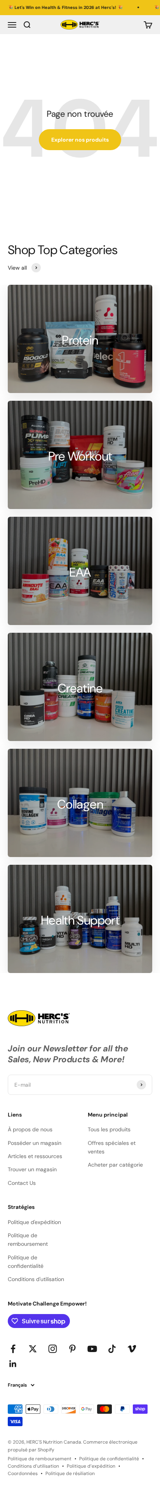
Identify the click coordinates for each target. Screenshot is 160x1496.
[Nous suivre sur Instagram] (52, 1349)
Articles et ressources (35, 1156)
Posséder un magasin (34, 1142)
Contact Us (22, 1182)
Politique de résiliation (70, 1473)
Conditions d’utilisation (33, 1466)
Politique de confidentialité (25, 1261)
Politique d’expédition (91, 1466)
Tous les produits (109, 1129)
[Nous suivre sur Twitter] (33, 1349)
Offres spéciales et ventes (112, 1147)
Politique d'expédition (34, 1222)
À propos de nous (30, 1129)
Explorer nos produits (80, 139)
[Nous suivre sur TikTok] (112, 1349)
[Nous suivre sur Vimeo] (132, 1349)
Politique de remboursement (28, 1239)
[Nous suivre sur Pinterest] (72, 1349)
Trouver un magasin (32, 1169)
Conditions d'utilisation (36, 1279)
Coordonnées (23, 1473)
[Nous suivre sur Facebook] (13, 1349)
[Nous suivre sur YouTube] (92, 1349)
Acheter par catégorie (115, 1164)
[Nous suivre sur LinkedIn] (13, 1364)
